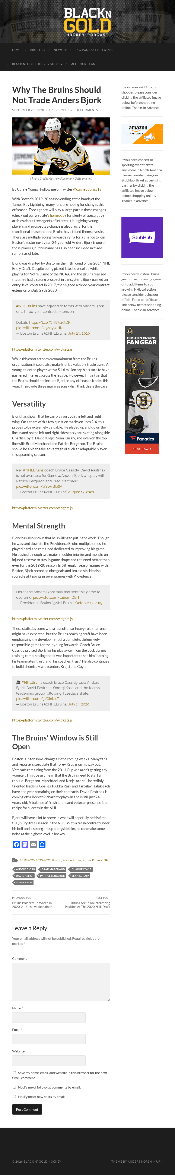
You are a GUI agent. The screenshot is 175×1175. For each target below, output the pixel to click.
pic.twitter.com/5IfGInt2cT (37, 699)
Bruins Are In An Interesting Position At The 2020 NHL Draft (87, 902)
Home (17, 49)
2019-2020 (27, 860)
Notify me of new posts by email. (41, 1097)
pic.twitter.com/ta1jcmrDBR (56, 597)
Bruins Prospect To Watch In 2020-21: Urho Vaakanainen (32, 902)
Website (18, 1051)
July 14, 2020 (78, 704)
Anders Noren (140, 1161)
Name (17, 1008)
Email (17, 1029)
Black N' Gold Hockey (42, 1161)
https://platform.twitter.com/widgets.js (42, 349)
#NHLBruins (26, 306)
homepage (58, 215)
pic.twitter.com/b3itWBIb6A (39, 486)
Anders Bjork (25, 869)
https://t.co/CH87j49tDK (49, 322)
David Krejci (24, 875)
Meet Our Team (83, 64)
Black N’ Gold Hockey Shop (35, 64)
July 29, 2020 (79, 333)
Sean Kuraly (80, 875)
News (58, 49)
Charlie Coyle (81, 869)
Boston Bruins (72, 860)
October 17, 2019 (88, 603)
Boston (56, 860)
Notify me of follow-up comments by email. (49, 1087)
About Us (37, 49)
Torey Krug (24, 882)
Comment (20, 958)
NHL (107, 860)
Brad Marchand (53, 869)
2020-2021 (43, 860)
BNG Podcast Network (93, 49)
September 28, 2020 (28, 110)
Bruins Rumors (92, 860)
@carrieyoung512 (87, 189)
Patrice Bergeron (52, 875)
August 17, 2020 (81, 492)
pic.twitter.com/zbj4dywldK (39, 328)
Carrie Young (60, 110)
